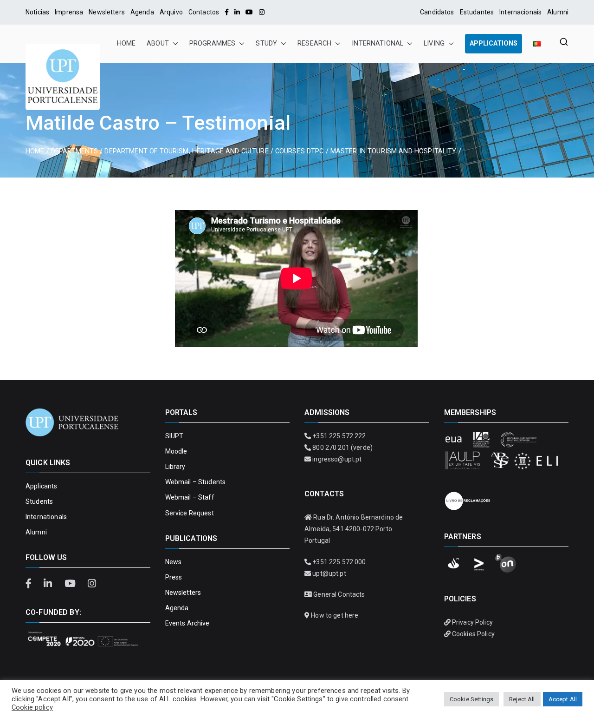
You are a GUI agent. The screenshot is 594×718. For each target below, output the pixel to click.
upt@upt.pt (329, 573)
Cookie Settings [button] (471, 699)
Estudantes (477, 12)
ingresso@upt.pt (337, 459)
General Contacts (339, 594)
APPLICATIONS (493, 43)
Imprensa (69, 12)
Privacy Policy (472, 622)
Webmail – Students (195, 482)
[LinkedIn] (237, 12)
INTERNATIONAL (377, 43)
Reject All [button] (522, 699)
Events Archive (187, 623)
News (173, 562)
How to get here (334, 615)
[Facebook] (227, 12)
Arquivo (171, 12)
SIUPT (174, 436)
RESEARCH (314, 43)
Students (39, 501)
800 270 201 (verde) (342, 447)
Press (173, 577)
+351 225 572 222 (339, 436)
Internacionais (520, 12)
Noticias (37, 12)
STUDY (266, 43)
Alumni (557, 12)
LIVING (434, 43)
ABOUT (158, 43)
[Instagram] (262, 12)
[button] (173, 44)
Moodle (176, 451)
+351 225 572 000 (339, 562)
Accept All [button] (563, 699)
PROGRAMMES (212, 43)
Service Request (189, 513)
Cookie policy (32, 707)
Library (175, 466)
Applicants (41, 486)
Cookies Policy (473, 634)
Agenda (142, 12)
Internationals (46, 516)
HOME (126, 43)
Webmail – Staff (189, 497)
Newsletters (107, 12)
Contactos (203, 12)
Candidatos (437, 12)
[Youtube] (249, 12)
